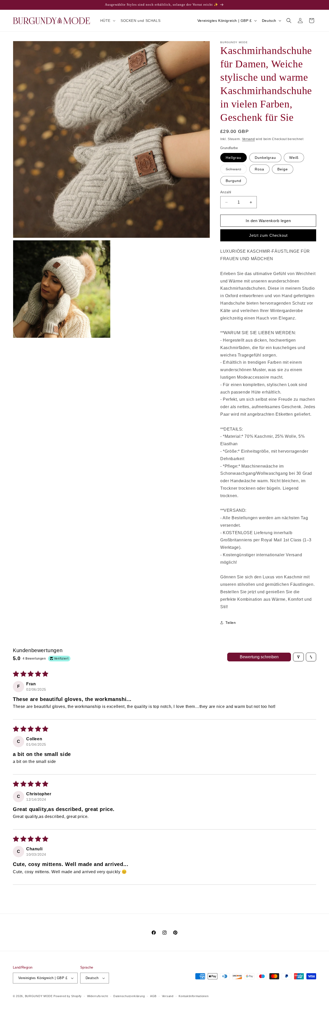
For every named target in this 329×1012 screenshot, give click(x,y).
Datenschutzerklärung (129, 996)
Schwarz (236, 170)
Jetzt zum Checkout (268, 235)
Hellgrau (233, 158)
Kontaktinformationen (193, 996)
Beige (282, 169)
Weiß (294, 158)
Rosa (259, 169)
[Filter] (298, 657)
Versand (248, 139)
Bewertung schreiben (259, 657)
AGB (153, 996)
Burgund (233, 181)
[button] (107, 20)
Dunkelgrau (265, 158)
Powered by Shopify (67, 996)
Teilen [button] (230, 623)
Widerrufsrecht (97, 996)
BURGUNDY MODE (39, 996)
